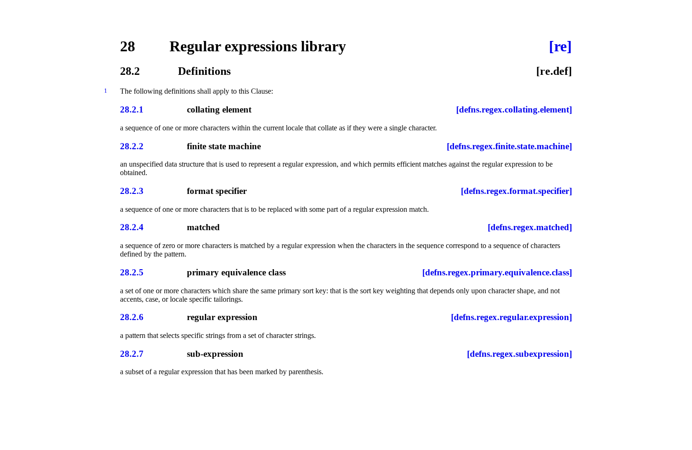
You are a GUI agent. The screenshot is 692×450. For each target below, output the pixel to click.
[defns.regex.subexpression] (519, 354)
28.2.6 (132, 317)
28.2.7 (132, 354)
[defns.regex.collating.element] (514, 109)
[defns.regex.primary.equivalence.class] (497, 272)
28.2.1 (132, 109)
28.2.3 (132, 191)
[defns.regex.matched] (530, 227)
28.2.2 (132, 146)
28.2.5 (132, 272)
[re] (560, 46)
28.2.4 (132, 227)
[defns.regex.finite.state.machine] (509, 146)
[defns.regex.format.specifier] (516, 191)
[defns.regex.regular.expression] (511, 317)
